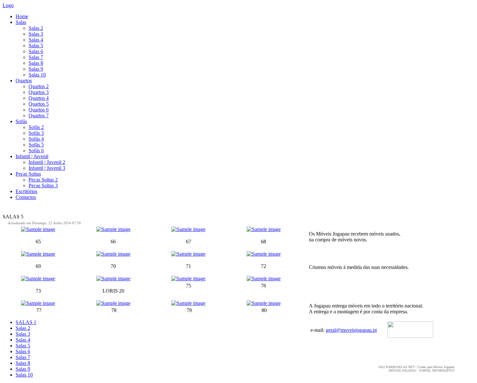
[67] (188, 229)
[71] (188, 254)
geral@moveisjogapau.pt (351, 330)
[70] (113, 254)
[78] (113, 303)
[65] (38, 229)
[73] (38, 278)
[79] (188, 303)
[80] (264, 303)
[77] (38, 303)
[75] (188, 278)
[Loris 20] (113, 278)
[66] (113, 229)
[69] (38, 254)
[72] (264, 254)
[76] (264, 278)
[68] (264, 229)
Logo (8, 5)
